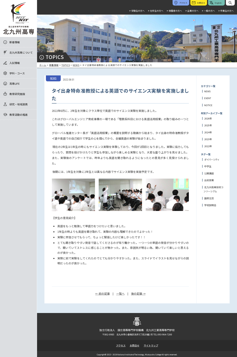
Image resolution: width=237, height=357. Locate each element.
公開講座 (209, 173)
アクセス (121, 345)
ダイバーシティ (211, 159)
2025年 (208, 125)
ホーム (42, 65)
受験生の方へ (137, 10)
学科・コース (17, 73)
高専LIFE (14, 83)
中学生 (207, 166)
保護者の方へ (174, 10)
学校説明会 (210, 205)
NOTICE (208, 105)
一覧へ (120, 293)
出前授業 (209, 180)
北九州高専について (21, 52)
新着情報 (14, 42)
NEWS (76, 65)
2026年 (208, 118)
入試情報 (14, 63)
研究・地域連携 (18, 104)
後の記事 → (138, 293)
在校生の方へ (155, 10)
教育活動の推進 (18, 114)
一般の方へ (208, 10)
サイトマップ (151, 345)
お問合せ (134, 345)
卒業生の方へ (226, 10)
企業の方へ (191, 10)
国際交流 (209, 198)
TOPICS (65, 65)
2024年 (208, 132)
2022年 (208, 146)
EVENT (207, 98)
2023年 (208, 139)
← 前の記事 (102, 293)
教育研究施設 (17, 94)
